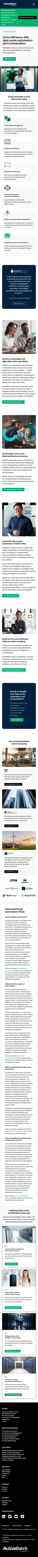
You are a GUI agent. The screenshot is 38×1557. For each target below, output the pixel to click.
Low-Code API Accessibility (10, 1417)
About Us (5, 1487)
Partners (4, 1489)
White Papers (6, 1471)
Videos (4, 1475)
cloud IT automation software (19, 1131)
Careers (4, 1491)
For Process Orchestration (10, 1435)
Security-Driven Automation (11, 1452)
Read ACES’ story (10, 871)
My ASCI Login (6, 1501)
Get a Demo (16, 720)
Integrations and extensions (13, 670)
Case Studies (6, 1470)
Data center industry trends (13, 1307)
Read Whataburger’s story (12, 784)
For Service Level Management (12, 1433)
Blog (3, 1477)
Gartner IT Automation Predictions (13, 1454)
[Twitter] (10, 1516)
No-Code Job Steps (8, 1415)
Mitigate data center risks (12, 1351)
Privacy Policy (16, 1525)
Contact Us (5, 1525)
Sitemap (27, 1525)
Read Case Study (18, 303)
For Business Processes (9, 1431)
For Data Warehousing (9, 1441)
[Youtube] (16, 1516)
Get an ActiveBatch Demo (10, 1412)
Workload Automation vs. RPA (11, 1456)
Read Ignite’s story (10, 825)
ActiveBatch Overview (9, 1413)
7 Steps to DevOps (8, 1460)
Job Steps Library (10, 595)
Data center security (11, 1264)
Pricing (4, 1421)
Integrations (6, 1419)
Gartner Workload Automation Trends (14, 1458)
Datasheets (5, 1473)
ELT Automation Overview (12, 402)
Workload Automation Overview (12, 1450)
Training (4, 1502)
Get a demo (8, 59)
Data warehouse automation (13, 1394)
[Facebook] (22, 1516)
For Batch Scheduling (9, 1437)
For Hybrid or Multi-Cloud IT (11, 1439)
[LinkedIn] (3, 1516)
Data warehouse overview (12, 489)
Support (4, 1504)
